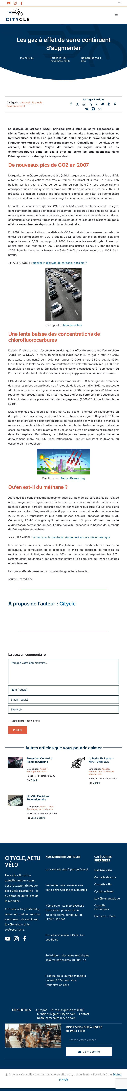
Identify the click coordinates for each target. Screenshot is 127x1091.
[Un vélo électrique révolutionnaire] (15, 797)
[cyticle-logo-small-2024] (17, 10)
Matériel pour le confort (101, 771)
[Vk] (87, 109)
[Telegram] (102, 104)
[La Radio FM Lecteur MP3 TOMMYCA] (77, 759)
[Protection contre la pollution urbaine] (15, 759)
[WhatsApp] (96, 104)
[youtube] (8, 3)
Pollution (41, 771)
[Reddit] (84, 104)
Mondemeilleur (72, 325)
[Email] (99, 109)
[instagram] (15, 3)
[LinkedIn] (90, 104)
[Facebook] (71, 104)
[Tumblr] (109, 104)
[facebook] (21, 3)
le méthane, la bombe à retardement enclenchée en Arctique (71, 537)
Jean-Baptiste (38, 817)
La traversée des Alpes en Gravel (66, 869)
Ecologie (37, 102)
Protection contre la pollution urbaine (39, 760)
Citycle (29, 58)
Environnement (16, 106)
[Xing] (93, 109)
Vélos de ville (46, 809)
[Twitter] (77, 104)
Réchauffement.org (73, 478)
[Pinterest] (115, 104)
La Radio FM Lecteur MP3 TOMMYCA (101, 760)
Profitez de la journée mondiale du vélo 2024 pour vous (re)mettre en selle (65, 980)
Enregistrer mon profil (26, 720)
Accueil (26, 102)
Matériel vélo (95, 774)
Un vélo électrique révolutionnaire (38, 798)
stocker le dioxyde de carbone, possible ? (60, 262)
